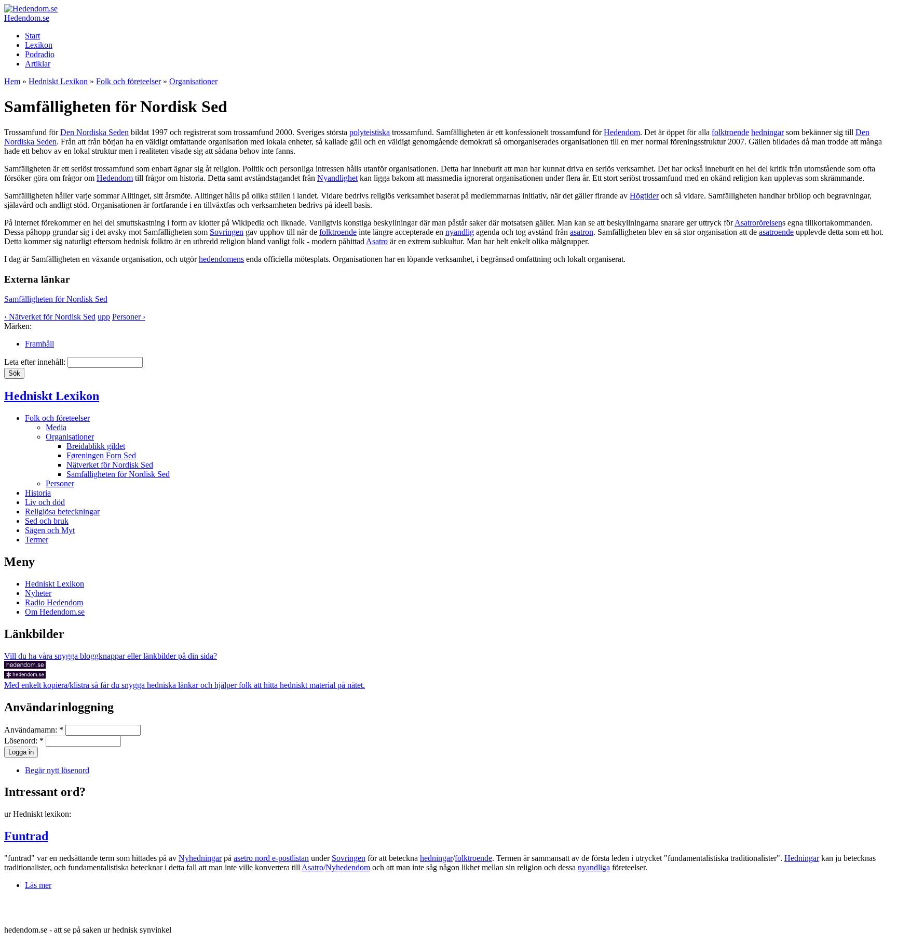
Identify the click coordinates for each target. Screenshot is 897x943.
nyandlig (459, 232)
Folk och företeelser (128, 81)
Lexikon (38, 45)
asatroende (776, 232)
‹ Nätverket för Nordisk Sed (50, 316)
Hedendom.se (26, 18)
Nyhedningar (200, 858)
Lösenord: (24, 740)
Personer (60, 483)
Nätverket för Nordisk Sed (109, 464)
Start (32, 35)
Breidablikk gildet (95, 446)
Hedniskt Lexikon (58, 81)
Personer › (128, 316)
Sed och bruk (47, 520)
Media (56, 427)
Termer (36, 539)
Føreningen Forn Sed (101, 455)
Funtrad (26, 836)
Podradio (40, 54)
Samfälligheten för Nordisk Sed (55, 299)
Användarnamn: (33, 729)
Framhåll (39, 343)
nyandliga (594, 867)
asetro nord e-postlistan (271, 858)
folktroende (730, 132)
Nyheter (38, 593)
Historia (38, 492)
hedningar (767, 132)
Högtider (644, 195)
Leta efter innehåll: (35, 361)
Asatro (377, 241)
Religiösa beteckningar (62, 511)
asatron (581, 232)
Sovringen (226, 232)
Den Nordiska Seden (94, 132)
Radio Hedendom (54, 602)
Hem (12, 81)
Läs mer (38, 885)
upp (104, 316)
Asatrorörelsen (758, 222)
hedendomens (221, 259)
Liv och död (45, 502)
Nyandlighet (337, 178)
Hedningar (801, 858)
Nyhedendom (347, 867)
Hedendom (622, 132)
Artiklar (37, 63)
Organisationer (193, 81)
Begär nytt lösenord (57, 770)
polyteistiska (369, 132)
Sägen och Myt (50, 530)
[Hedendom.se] (31, 8)
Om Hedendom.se (55, 611)
